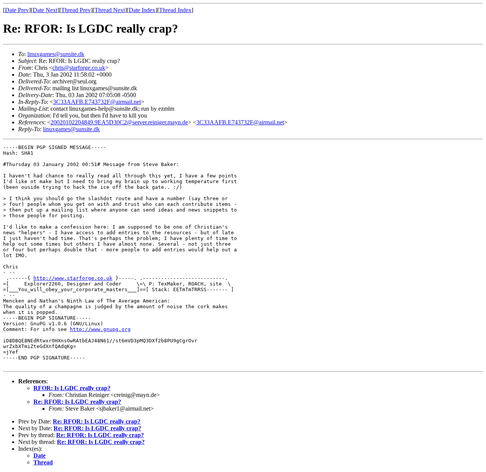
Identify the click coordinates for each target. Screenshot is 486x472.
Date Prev (17, 10)
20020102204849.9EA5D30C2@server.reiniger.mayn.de (119, 122)
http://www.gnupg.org (100, 329)
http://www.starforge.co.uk (72, 278)
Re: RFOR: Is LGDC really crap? (77, 401)
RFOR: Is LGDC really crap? (71, 388)
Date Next (45, 10)
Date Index (142, 10)
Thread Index (175, 10)
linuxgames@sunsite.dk (55, 54)
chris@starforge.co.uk (78, 67)
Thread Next (110, 10)
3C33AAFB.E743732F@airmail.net (97, 102)
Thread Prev (76, 10)
